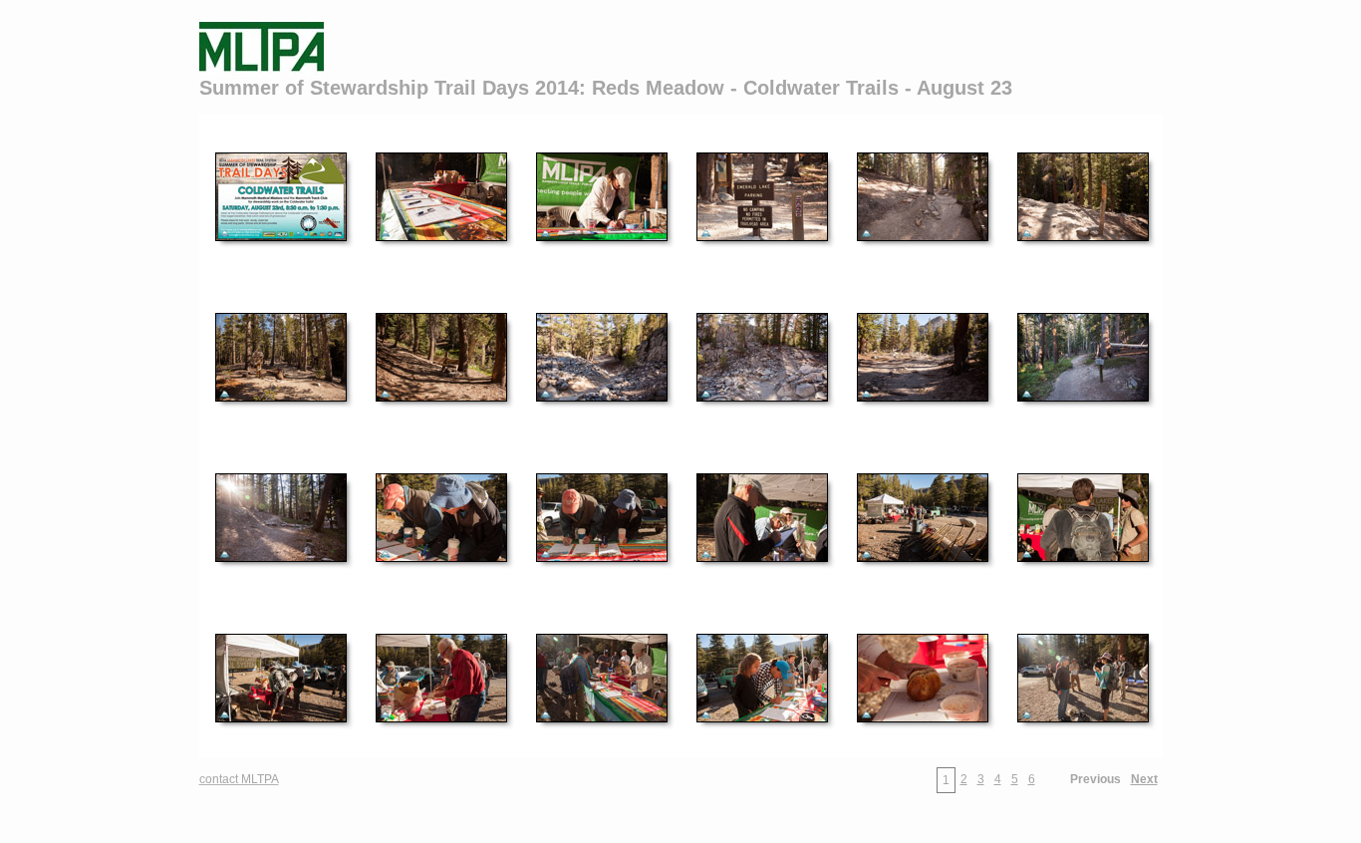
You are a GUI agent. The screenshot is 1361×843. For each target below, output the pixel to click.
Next (1144, 779)
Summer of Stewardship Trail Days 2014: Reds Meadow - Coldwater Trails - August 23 (605, 88)
